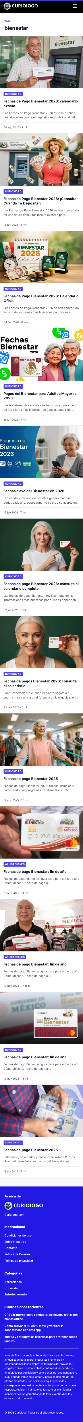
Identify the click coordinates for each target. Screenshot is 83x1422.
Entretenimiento (15, 1294)
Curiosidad (13, 94)
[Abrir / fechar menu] (75, 6)
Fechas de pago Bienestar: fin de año (35, 871)
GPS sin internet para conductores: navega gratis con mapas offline (41, 1317)
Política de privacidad (18, 1260)
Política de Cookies (17, 1254)
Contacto (10, 1248)
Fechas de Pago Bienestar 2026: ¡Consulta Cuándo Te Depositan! (40, 201)
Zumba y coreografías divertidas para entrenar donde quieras (40, 1339)
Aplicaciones (15, 864)
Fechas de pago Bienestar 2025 (31, 778)
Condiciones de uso (18, 1235)
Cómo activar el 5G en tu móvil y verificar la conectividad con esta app (33, 1328)
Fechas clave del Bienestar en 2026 (34, 491)
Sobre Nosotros (15, 1241)
